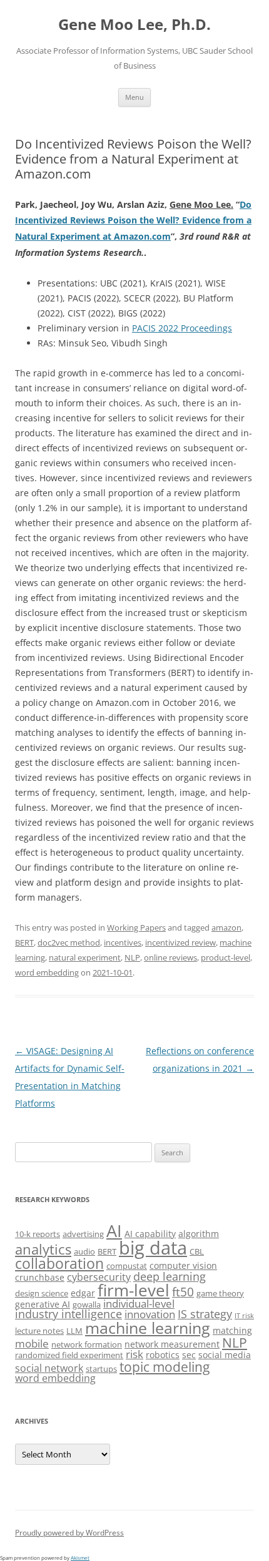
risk (134, 1354)
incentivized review (180, 942)
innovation (149, 1314)
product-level (225, 957)
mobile (32, 1343)
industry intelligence (68, 1313)
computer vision (183, 1265)
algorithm (198, 1234)
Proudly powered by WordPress (69, 1532)
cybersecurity (99, 1277)
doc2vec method (69, 942)
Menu (134, 97)
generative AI (42, 1304)
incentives (122, 942)
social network (49, 1368)
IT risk (244, 1315)
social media (224, 1355)
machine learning (147, 1327)
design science (41, 1293)
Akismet (80, 1557)
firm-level (134, 1290)
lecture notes (39, 1330)
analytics (43, 1249)
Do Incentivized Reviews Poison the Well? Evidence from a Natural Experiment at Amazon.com (133, 220)
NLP (132, 957)
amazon (226, 927)
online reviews (170, 957)
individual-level (139, 1303)
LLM (74, 1330)
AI (114, 1230)
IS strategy (205, 1313)
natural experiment (85, 957)
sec (189, 1355)
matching (232, 1330)
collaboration (59, 1263)
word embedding (47, 972)
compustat (126, 1265)
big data (153, 1247)
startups (101, 1368)
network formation (86, 1344)
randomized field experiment (69, 1355)
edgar (83, 1293)
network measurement (172, 1344)
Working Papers (136, 927)
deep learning (169, 1276)
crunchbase (39, 1277)
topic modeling (164, 1367)
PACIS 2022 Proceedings (182, 328)
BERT (24, 942)
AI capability (150, 1234)
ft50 (183, 1291)
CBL (197, 1251)
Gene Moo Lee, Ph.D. (134, 24)
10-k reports (37, 1234)
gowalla (87, 1304)
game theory (220, 1293)
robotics (163, 1355)
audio (84, 1251)
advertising (83, 1234)
